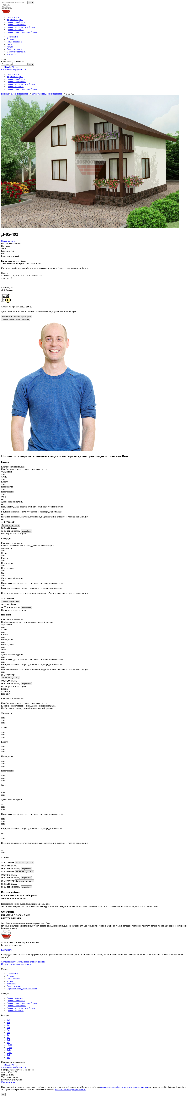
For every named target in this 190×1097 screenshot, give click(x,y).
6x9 (8, 1025)
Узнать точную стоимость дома (15, 319)
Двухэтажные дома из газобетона (47, 94)
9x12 (9, 1050)
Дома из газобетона (16, 22)
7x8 (8, 1027)
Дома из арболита (15, 29)
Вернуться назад (9, 928)
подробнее (26, 531)
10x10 (9, 1045)
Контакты (11, 54)
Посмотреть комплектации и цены (16, 316)
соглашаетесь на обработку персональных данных (124, 1087)
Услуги (10, 47)
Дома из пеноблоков (16, 24)
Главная (5, 94)
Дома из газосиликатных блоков (22, 32)
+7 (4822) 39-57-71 (9, 67)
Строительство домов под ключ (22, 988)
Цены (9, 44)
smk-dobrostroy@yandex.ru (13, 69)
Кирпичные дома (15, 19)
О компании (12, 37)
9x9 (8, 1042)
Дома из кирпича (15, 998)
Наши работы (14, 42)
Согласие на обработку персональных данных (23, 962)
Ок (3, 1094)
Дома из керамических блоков (21, 27)
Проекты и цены (15, 17)
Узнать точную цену (10, 525)
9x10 (9, 1055)
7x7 (8, 1032)
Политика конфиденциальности (16, 964)
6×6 (8, 1057)
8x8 (8, 1035)
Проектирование (15, 49)
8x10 (9, 1040)
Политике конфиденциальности (70, 1089)
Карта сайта (6, 950)
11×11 (9, 1047)
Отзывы (10, 39)
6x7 (8, 1020)
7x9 (8, 1030)
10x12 (9, 1052)
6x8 (8, 1022)
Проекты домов (14, 986)
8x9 (8, 1037)
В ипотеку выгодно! (16, 52)
